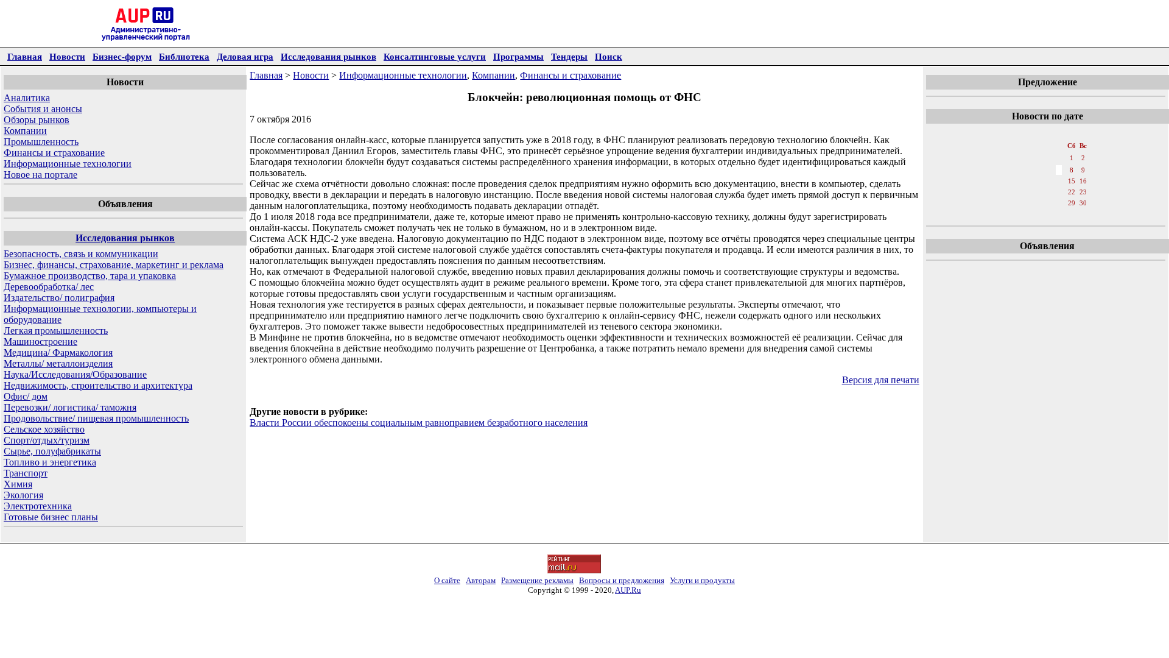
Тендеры (569, 56)
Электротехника (38, 506)
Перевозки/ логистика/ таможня (70, 407)
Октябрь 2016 (1046, 133)
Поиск (608, 56)
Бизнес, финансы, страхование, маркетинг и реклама (113, 265)
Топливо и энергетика (50, 462)
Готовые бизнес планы (51, 517)
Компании (25, 131)
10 (1009, 181)
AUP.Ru (628, 590)
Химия (18, 484)
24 (1009, 203)
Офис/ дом (25, 396)
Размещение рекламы (537, 580)
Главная (24, 56)
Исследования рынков (328, 56)
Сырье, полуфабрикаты (52, 451)
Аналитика (27, 98)
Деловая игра (245, 56)
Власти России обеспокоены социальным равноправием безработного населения (419, 422)
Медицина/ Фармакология (58, 352)
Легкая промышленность (56, 330)
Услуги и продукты (702, 580)
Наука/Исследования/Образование (75, 374)
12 (1033, 181)
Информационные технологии (68, 163)
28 (1058, 203)
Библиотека (184, 56)
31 (1009, 215)
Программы (518, 56)
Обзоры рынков (36, 120)
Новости (67, 56)
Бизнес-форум (122, 56)
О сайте (447, 580)
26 (1033, 203)
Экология (23, 495)
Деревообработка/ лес (49, 286)
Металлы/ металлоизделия (58, 363)
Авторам (481, 580)
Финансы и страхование (54, 152)
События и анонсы (43, 109)
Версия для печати (880, 380)
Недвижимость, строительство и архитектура (98, 385)
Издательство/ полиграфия (59, 297)
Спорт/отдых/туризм (47, 440)
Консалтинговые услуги (435, 56)
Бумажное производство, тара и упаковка (90, 276)
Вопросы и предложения (621, 580)
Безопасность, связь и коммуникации (81, 254)
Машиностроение (40, 341)
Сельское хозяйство (44, 429)
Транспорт (25, 473)
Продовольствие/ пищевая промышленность (96, 418)
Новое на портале (40, 174)
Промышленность (41, 141)
